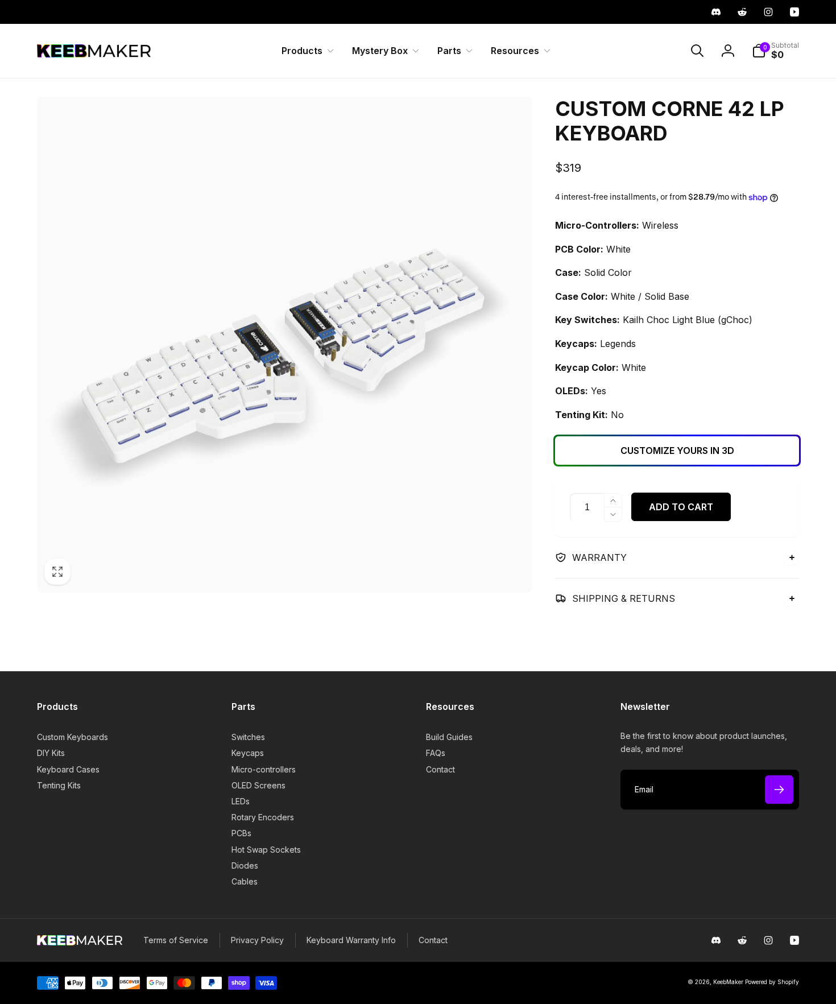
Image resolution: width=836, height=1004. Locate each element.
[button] (305, 51)
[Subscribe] (779, 789)
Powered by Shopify (772, 981)
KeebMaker (728, 981)
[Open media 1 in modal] (284, 344)
